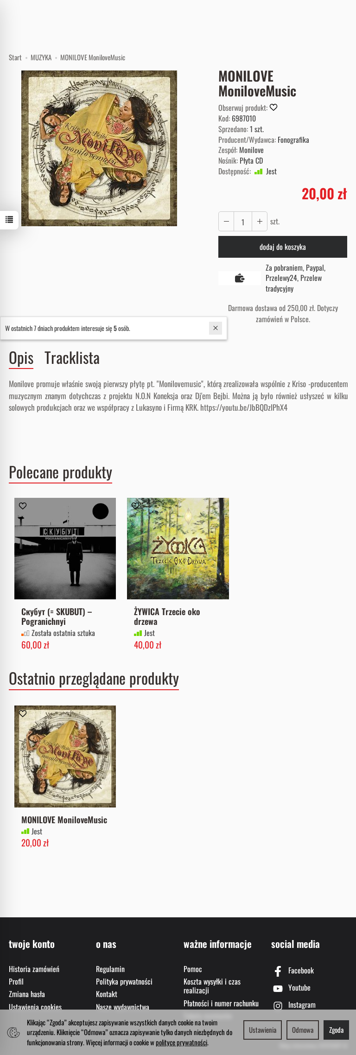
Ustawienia (262, 1029)
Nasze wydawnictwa (122, 1006)
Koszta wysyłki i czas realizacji (212, 986)
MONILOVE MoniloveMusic (64, 819)
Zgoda (336, 1029)
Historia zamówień (34, 968)
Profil (16, 981)
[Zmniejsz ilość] (259, 221)
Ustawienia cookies (35, 1006)
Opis (21, 357)
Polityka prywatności (124, 981)
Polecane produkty (60, 472)
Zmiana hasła (27, 993)
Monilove (251, 149)
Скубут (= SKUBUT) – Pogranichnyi (56, 616)
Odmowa (302, 1029)
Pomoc (193, 968)
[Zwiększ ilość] (226, 221)
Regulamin (110, 968)
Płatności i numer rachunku (221, 1003)
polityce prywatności (181, 1042)
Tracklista (72, 357)
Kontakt (106, 993)
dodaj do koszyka (283, 246)
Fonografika (293, 139)
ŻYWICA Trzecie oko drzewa (167, 616)
